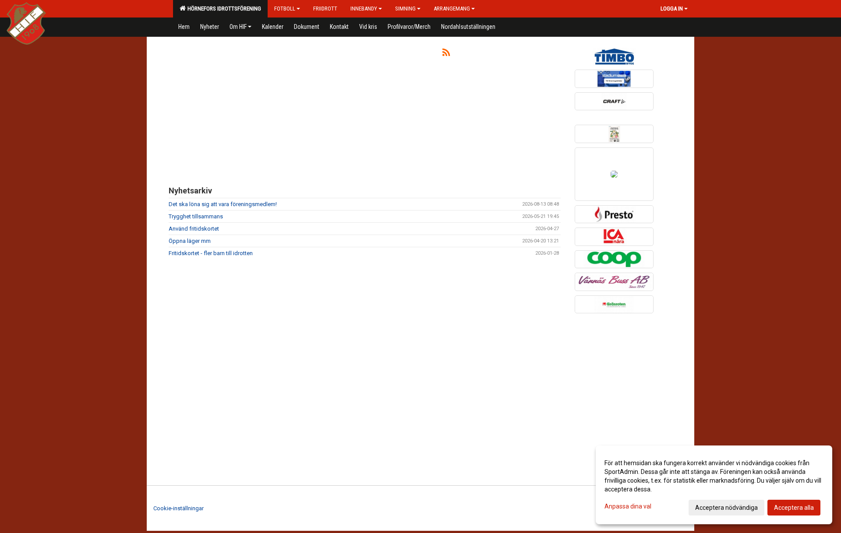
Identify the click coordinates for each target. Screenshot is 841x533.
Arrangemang (452, 8)
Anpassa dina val (627, 506)
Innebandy (363, 8)
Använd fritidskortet (194, 228)
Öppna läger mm (190, 241)
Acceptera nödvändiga (726, 507)
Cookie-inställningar (178, 508)
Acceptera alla (794, 507)
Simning (405, 8)
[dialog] (714, 484)
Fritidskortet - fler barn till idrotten (211, 253)
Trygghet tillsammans (196, 216)
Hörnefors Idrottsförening (223, 8)
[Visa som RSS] (446, 54)
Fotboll (284, 8)
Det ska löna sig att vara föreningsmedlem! (223, 204)
